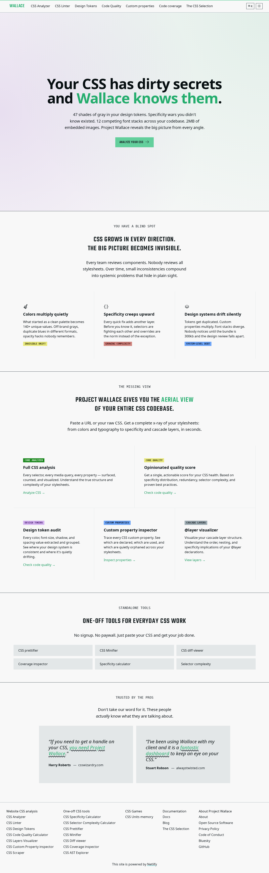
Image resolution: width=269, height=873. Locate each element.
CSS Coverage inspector (81, 847)
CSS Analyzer (40, 6)
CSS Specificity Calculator (82, 817)
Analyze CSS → (34, 492)
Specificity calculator (134, 664)
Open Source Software (216, 823)
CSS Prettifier (73, 829)
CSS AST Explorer (76, 852)
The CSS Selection (199, 6)
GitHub (204, 847)
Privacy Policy (209, 829)
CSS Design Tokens (20, 829)
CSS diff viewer (215, 650)
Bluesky (204, 841)
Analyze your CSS (131, 142)
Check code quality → (160, 492)
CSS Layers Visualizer (22, 841)
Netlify (152, 864)
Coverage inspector (52, 664)
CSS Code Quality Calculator (27, 835)
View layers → (195, 560)
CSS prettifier (52, 650)
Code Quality (111, 6)
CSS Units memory (139, 817)
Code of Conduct (211, 835)
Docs (166, 817)
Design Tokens (86, 6)
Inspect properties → (120, 560)
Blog (166, 823)
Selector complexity (215, 664)
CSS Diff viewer (74, 841)
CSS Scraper (15, 852)
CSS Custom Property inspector (30, 847)
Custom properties (140, 6)
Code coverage (170, 6)
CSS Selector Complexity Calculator (89, 823)
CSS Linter (62, 6)
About (203, 817)
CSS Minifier (134, 650)
